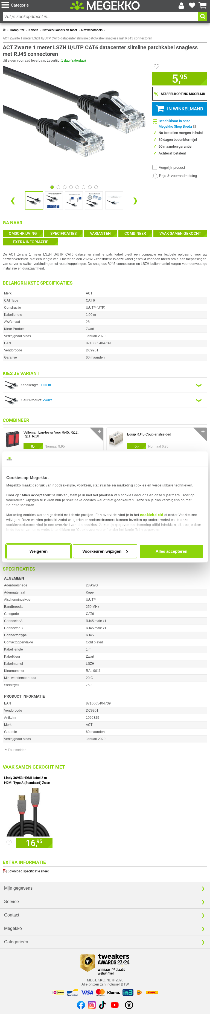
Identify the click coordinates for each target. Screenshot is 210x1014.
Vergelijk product (172, 167)
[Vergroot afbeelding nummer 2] (74, 200)
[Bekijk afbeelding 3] (71, 187)
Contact (11, 915)
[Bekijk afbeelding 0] (52, 187)
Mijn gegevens (18, 888)
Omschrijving (23, 233)
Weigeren (39, 551)
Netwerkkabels (92, 30)
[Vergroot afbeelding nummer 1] (54, 200)
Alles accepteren (171, 551)
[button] (35, 5)
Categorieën (16, 941)
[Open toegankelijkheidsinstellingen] (129, 1005)
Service (11, 901)
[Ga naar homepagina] (105, 5)
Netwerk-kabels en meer (59, 30)
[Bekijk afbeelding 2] (64, 187)
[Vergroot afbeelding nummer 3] (94, 200)
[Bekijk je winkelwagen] (202, 5)
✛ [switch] (99, 431)
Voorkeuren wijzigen (101, 551)
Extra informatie (30, 242)
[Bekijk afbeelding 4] (77, 187)
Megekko (13, 928)
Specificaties (63, 233)
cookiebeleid (151, 515)
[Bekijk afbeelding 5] (83, 187)
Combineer (135, 233)
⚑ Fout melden (15, 750)
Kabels (33, 30)
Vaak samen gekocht (180, 233)
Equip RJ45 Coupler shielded (149, 434)
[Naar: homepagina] (4, 30)
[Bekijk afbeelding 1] (58, 187)
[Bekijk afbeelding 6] (90, 187)
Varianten (100, 233)
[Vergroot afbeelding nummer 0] (34, 200)
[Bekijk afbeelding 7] (96, 187)
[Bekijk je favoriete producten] (192, 5)
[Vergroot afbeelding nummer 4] (114, 200)
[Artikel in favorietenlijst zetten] (156, 66)
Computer (17, 30)
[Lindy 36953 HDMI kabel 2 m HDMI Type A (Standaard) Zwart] (28, 811)
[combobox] (100, 16)
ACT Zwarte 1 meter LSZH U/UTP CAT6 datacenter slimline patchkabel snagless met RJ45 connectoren (77, 38)
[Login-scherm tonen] (181, 5)
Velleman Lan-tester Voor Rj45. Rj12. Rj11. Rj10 (51, 434)
